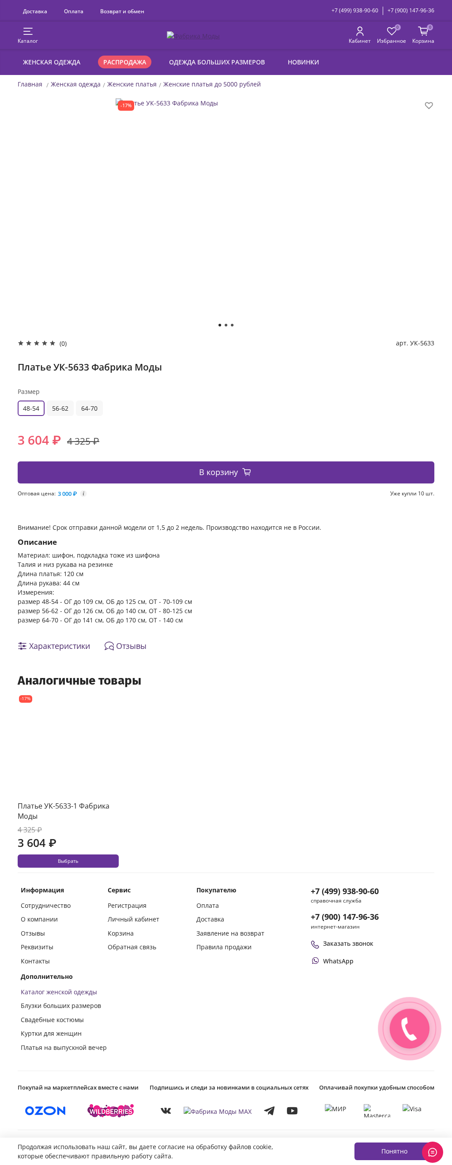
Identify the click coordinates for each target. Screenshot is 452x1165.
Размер (29, 391)
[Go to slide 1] (219, 325)
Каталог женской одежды (59, 992)
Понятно (394, 1151)
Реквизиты (37, 947)
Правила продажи (224, 947)
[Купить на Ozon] (45, 1110)
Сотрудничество (46, 905)
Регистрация (127, 905)
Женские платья (132, 84)
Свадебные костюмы (52, 1019)
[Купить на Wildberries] (110, 1110)
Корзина (121, 933)
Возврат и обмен (122, 11)
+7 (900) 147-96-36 (411, 10)
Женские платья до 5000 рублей (212, 84)
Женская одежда (51, 62)
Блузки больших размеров (61, 1005)
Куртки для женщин (51, 1033)
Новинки (303, 62)
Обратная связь (132, 947)
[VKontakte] (166, 1110)
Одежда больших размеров (217, 62)
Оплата (73, 11)
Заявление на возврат (230, 933)
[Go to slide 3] (232, 325)
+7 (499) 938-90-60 (354, 10)
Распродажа (124, 62)
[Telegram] (269, 1110)
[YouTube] (292, 1110)
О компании (39, 919)
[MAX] (218, 1111)
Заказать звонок (348, 943)
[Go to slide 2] (226, 325)
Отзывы (33, 933)
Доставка (35, 11)
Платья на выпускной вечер (64, 1047)
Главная (30, 84)
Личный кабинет (133, 919)
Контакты (35, 961)
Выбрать (68, 861)
